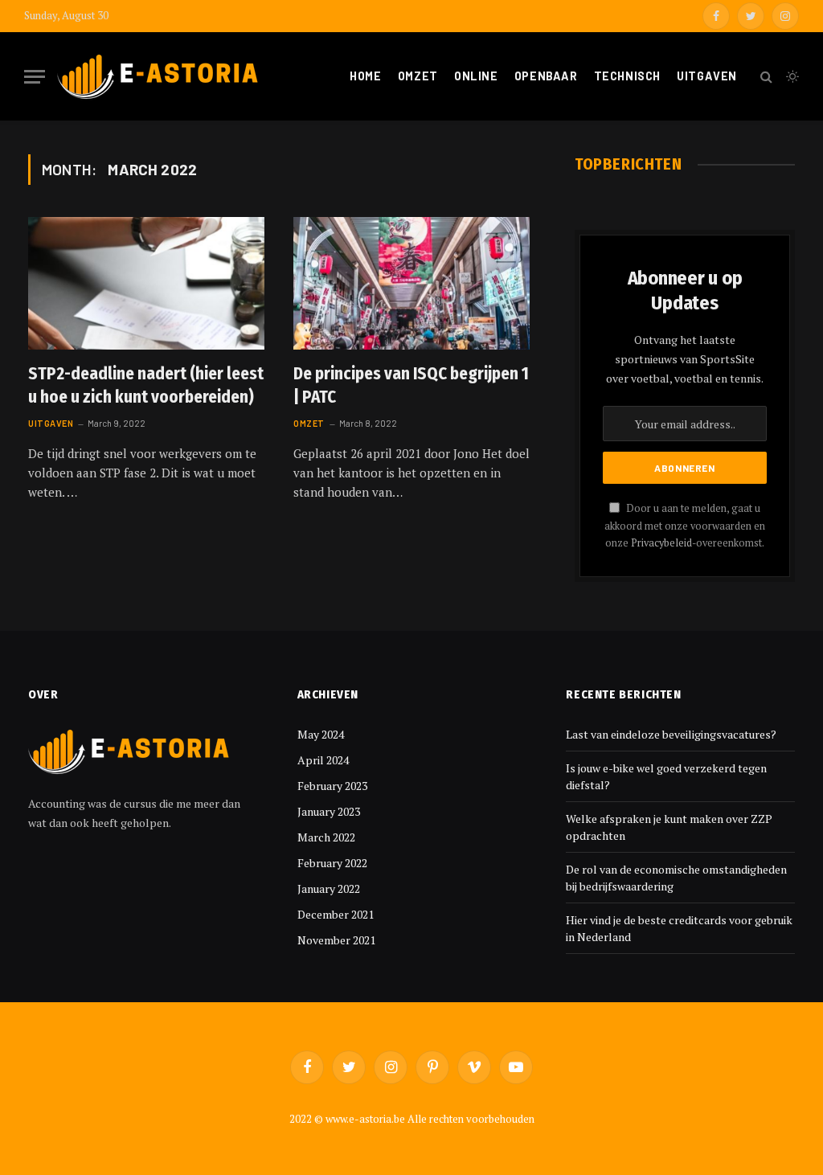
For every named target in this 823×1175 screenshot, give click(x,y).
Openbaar (546, 76)
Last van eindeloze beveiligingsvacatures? (671, 734)
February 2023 (332, 785)
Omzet (418, 76)
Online (475, 76)
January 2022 (328, 888)
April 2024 (323, 760)
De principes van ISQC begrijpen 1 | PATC (411, 385)
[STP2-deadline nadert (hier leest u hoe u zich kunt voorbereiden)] (146, 283)
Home (365, 76)
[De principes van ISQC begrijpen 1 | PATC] (411, 283)
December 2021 (335, 914)
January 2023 (328, 811)
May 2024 (320, 734)
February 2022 (332, 862)
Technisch (627, 76)
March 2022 (326, 837)
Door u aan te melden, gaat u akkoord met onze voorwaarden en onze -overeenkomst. (684, 526)
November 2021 (336, 940)
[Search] (766, 77)
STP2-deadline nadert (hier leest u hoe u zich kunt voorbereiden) (146, 385)
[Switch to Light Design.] (791, 76)
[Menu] (34, 77)
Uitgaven (707, 76)
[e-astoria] (157, 77)
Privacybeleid (661, 543)
